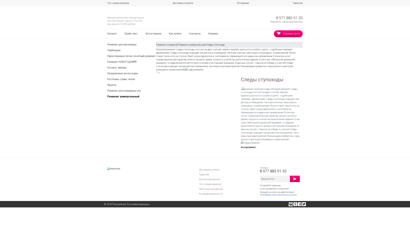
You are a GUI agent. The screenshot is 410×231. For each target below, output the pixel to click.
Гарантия (298, 3)
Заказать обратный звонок (286, 22)
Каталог (112, 33)
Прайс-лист (131, 33)
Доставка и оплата (183, 3)
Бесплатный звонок (209, 179)
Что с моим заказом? (210, 184)
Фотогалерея (153, 33)
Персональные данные (211, 189)
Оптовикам (243, 3)
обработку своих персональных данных (279, 194)
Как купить (175, 33)
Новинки (213, 33)
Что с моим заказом (118, 3)
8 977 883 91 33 (289, 18)
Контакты (195, 33)
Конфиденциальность (211, 194)
